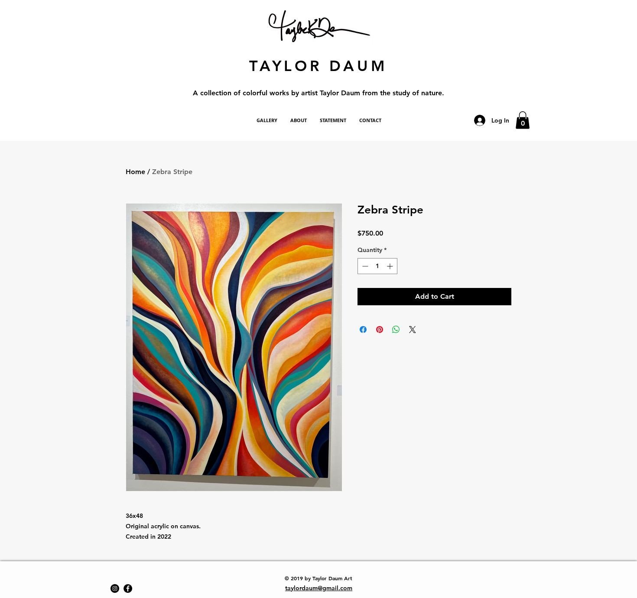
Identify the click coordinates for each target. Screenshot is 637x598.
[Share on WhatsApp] (396, 329)
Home (135, 172)
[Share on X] (412, 329)
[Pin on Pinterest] (379, 329)
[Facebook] (128, 588)
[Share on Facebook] (363, 329)
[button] (522, 120)
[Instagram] (114, 588)
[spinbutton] (377, 266)
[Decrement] (364, 266)
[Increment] (390, 266)
